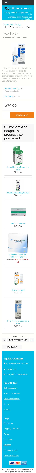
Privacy (7, 434)
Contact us (8, 423)
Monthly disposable (12, 393)
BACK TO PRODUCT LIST (18, 340)
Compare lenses (11, 450)
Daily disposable (11, 388)
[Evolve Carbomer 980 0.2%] (18, 185)
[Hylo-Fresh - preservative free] (18, 309)
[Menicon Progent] (18, 212)
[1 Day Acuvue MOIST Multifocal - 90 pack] (18, 243)
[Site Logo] (18, 8)
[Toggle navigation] (6, 2)
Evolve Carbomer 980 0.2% (18, 192)
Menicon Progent (18, 223)
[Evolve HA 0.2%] (18, 279)
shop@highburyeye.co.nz (17, 374)
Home (6, 25)
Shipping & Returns (12, 429)
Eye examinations (11, 456)
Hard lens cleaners (12, 399)
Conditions (8, 439)
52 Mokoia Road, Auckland (17, 363)
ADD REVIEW (11, 347)
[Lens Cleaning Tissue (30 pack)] (18, 156)
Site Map (7, 445)
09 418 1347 (11, 369)
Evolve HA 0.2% (18, 290)
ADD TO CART (22, 115)
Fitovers (7, 410)
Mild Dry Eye (15, 25)
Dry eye (7, 404)
